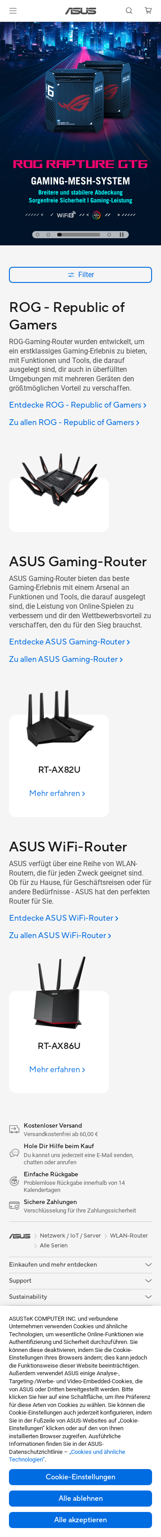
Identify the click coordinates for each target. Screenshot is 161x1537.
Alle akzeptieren (80, 1520)
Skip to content (5, 27)
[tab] (37, 234)
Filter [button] (86, 274)
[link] (81, 11)
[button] (13, 11)
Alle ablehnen (81, 1498)
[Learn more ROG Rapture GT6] (80, 243)
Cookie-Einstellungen (80, 1477)
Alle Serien (54, 1245)
